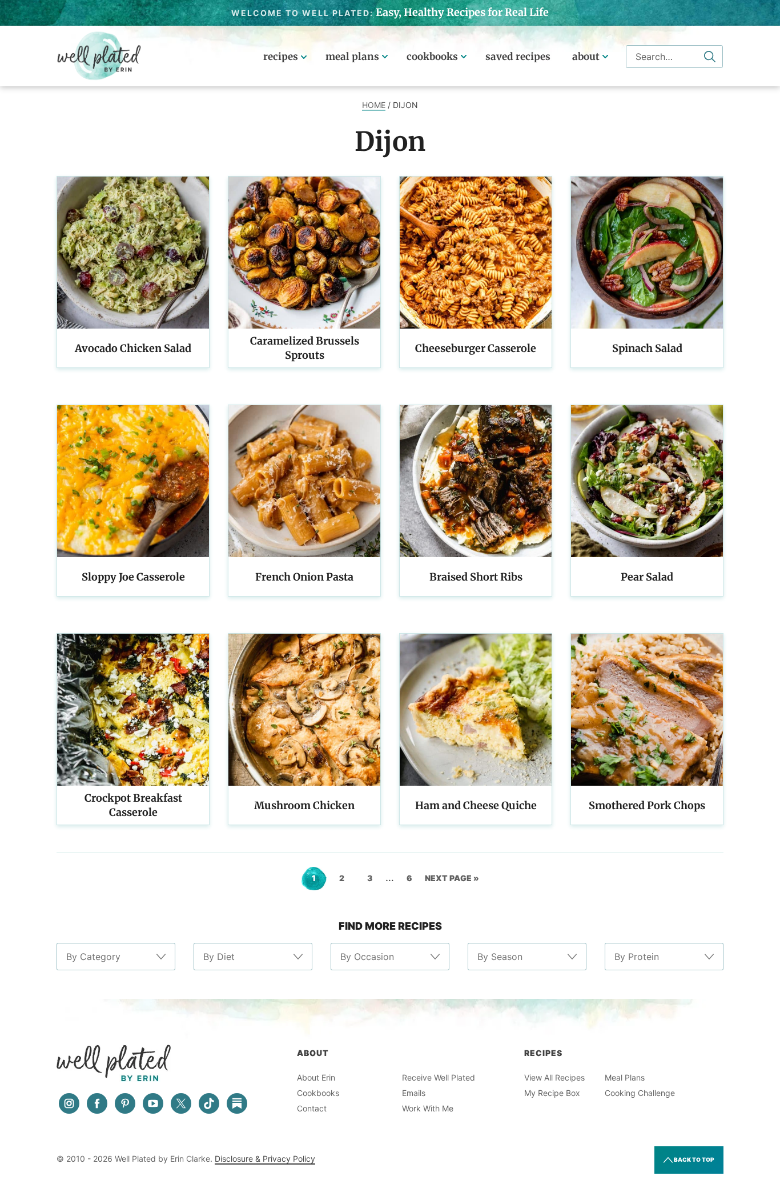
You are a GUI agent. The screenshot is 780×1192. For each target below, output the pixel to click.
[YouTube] (153, 1103)
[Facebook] (97, 1103)
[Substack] (237, 1103)
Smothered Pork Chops (647, 805)
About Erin (316, 1077)
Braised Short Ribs (475, 576)
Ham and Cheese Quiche (476, 805)
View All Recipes (554, 1077)
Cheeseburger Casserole (475, 348)
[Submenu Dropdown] (385, 56)
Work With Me (427, 1108)
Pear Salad (647, 576)
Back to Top (693, 1159)
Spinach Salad (647, 348)
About (586, 56)
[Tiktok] (209, 1103)
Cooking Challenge (640, 1093)
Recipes (280, 56)
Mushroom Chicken (304, 805)
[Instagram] (69, 1103)
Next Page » (452, 882)
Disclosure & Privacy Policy (265, 1158)
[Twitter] (181, 1103)
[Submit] (709, 56)
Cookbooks (432, 56)
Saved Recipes (517, 56)
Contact (312, 1108)
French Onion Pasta (304, 576)
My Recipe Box (552, 1093)
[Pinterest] (125, 1103)
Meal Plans (352, 56)
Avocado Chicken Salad (133, 348)
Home (373, 105)
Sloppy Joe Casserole (133, 576)
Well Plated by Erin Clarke (99, 56)
